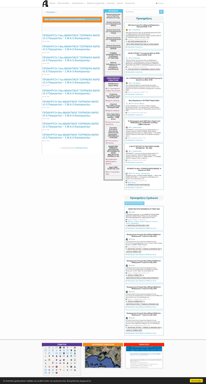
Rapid (129, 182)
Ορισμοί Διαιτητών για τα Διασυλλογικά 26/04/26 (113, 47)
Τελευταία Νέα (63, 3)
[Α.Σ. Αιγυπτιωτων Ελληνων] (56, 353)
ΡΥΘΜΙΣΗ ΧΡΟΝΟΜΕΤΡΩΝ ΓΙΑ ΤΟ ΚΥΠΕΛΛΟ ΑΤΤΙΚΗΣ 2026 (113, 55)
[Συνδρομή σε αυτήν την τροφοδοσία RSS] (100, 26)
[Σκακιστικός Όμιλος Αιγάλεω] (49, 373)
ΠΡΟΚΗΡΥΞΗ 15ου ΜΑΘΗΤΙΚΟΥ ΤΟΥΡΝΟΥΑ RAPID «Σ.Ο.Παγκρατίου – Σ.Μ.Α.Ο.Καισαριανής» (71, 37)
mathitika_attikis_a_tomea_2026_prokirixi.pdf (142, 278)
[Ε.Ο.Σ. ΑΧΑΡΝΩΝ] (49, 360)
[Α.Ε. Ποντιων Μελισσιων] (56, 347)
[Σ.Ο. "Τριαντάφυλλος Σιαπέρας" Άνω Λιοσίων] (74, 363)
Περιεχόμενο (50, 12)
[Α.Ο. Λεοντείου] (56, 351)
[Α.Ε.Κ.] (60, 347)
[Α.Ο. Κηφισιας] (53, 350)
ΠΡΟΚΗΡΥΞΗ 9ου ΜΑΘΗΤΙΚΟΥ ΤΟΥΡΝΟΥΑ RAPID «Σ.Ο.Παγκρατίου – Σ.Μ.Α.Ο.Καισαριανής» (70, 103)
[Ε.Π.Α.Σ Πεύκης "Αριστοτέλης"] (53, 360)
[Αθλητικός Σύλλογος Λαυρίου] (49, 356)
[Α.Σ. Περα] (71, 353)
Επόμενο (81, 148)
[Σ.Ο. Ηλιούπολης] (53, 367)
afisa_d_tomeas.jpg (135, 301)
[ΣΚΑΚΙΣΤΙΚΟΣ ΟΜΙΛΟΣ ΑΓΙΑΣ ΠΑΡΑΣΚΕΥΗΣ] (45, 373)
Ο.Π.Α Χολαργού (135, 58)
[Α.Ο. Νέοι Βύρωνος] (60, 350)
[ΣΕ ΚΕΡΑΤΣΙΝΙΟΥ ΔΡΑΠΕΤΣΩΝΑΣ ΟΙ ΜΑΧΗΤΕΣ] (67, 370)
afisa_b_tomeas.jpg (133, 252)
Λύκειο (128, 223)
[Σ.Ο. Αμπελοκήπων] (49, 367)
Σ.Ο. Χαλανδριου (135, 30)
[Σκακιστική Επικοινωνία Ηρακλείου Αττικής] (71, 370)
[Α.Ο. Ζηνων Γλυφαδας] (49, 350)
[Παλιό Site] (158, 362)
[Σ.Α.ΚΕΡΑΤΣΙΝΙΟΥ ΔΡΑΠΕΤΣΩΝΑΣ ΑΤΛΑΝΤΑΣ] (67, 363)
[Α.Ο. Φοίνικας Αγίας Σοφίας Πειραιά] (45, 353)
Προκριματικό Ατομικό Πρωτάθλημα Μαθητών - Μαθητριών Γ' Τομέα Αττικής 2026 (144, 314)
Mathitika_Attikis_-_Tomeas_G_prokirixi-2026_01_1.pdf (144, 327)
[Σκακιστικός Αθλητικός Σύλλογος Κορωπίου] (74, 370)
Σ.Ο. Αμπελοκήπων (136, 127)
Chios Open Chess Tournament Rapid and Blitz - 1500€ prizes (113, 116)
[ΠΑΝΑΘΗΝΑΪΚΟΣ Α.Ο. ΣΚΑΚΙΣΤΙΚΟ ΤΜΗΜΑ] (45, 363)
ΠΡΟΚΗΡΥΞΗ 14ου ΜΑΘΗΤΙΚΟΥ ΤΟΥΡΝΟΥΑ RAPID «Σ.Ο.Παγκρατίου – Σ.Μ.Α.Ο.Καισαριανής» (71, 48)
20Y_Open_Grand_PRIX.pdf (137, 41)
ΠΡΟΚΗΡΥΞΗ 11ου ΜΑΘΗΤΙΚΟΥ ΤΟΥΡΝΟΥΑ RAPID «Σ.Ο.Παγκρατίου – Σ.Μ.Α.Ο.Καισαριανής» (71, 81)
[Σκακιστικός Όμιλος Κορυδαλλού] (53, 373)
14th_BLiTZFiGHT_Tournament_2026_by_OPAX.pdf (144, 69)
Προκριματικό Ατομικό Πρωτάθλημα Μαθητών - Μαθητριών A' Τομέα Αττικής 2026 (144, 261)
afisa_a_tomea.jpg (135, 275)
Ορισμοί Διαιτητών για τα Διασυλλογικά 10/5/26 (113, 39)
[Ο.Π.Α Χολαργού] (67, 360)
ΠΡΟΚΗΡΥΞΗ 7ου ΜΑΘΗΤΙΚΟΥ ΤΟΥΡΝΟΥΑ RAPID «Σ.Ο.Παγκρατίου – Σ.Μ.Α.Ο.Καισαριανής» (70, 125)
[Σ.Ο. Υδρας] (56, 370)
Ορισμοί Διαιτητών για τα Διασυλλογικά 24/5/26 (113, 23)
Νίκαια (134, 182)
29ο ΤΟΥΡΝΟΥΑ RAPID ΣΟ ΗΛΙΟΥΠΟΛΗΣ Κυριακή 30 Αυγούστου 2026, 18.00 (144, 79)
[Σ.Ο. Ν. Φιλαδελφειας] (67, 367)
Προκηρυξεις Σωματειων (135, 47)
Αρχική (52, 3)
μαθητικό (130, 221)
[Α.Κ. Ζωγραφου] (64, 347)
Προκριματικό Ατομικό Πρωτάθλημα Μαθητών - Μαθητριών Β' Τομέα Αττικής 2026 (144, 235)
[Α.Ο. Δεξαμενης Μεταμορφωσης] (45, 350)
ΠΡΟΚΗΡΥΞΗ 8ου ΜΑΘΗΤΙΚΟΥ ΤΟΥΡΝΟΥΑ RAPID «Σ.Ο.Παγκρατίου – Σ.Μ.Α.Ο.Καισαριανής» (70, 114)
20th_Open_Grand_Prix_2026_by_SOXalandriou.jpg (142, 44)
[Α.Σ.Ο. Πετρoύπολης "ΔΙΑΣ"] (45, 356)
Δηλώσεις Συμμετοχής (96, 3)
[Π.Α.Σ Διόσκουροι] (71, 360)
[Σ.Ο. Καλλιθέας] (60, 367)
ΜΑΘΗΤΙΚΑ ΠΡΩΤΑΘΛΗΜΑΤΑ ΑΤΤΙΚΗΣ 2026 (144, 209)
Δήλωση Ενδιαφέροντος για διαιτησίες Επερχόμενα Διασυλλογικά (113, 66)
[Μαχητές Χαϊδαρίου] (64, 360)
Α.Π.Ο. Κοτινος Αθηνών (137, 103)
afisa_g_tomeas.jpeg (134, 330)
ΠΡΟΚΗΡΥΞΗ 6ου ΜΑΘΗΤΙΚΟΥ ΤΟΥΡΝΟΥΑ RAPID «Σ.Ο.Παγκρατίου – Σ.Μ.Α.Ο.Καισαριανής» (70, 136)
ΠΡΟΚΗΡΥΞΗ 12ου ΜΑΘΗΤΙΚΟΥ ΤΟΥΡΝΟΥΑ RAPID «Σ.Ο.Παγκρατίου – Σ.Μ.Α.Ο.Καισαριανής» (71, 70)
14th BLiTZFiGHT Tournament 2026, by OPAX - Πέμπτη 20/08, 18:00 (144, 54)
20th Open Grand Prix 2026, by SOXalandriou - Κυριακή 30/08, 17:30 (144, 26)
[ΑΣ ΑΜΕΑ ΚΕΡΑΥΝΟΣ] (56, 356)
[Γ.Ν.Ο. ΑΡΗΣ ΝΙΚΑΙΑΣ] (67, 356)
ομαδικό (142, 221)
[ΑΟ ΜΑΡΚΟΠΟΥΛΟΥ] (53, 356)
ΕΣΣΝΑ (132, 212)
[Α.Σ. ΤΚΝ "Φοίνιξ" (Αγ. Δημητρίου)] (74, 353)
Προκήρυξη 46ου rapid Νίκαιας (139, 185)
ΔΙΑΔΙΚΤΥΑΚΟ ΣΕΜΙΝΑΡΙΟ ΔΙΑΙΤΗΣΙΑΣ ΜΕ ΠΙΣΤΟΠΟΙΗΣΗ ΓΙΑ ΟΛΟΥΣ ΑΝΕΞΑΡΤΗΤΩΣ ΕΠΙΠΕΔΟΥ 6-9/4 (113, 151)
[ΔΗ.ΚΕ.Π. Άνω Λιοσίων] (71, 356)
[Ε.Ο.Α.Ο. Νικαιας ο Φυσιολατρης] (45, 360)
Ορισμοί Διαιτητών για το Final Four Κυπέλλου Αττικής (113, 16)
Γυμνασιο (155, 221)
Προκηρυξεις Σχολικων (135, 203)
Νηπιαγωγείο (135, 223)
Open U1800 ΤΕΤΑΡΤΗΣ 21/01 (113, 168)
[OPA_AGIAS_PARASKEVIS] (45, 348)
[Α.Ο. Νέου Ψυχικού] (64, 350)
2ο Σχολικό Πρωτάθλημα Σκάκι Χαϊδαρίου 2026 (113, 95)
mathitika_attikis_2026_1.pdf (138, 225)
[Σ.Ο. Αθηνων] (45, 366)
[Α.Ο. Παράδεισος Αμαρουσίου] (67, 350)
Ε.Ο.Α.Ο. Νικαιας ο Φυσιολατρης (140, 173)
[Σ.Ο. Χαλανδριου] (60, 369)
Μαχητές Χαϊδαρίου (113, 100)
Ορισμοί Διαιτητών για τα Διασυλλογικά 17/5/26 (113, 31)
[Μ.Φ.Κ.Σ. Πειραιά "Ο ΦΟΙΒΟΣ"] (60, 360)
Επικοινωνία (130, 3)
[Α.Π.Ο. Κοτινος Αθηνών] (53, 353)
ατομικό (136, 221)
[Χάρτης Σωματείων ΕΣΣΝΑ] (108, 359)
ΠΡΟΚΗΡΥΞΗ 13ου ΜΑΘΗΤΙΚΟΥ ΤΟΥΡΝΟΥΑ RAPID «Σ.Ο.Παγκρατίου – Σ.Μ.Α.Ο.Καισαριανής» (71, 59)
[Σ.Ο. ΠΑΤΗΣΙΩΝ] (74, 367)
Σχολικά (120, 3)
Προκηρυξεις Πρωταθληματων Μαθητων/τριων (141, 228)
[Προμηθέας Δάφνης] (60, 363)
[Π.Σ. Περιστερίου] (74, 359)
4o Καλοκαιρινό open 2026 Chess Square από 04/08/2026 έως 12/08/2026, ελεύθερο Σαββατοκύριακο (144, 122)
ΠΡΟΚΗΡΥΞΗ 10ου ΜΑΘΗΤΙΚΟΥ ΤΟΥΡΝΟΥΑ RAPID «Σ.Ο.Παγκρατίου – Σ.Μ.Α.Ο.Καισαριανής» (71, 92)
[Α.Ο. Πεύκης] (71, 350)
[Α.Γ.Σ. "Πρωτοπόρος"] (53, 348)
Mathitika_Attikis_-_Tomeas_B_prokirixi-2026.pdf (144, 249)
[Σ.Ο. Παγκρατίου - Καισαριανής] (71, 367)
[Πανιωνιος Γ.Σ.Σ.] (53, 363)
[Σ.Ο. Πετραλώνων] (49, 370)
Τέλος (86, 148)
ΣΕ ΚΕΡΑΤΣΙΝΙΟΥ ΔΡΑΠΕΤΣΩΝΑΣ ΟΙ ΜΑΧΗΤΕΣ (111, 162)
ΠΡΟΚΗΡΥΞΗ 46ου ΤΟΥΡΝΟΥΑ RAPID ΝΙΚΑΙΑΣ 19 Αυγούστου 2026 (144, 169)
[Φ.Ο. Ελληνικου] (56, 373)
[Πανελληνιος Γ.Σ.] (49, 363)
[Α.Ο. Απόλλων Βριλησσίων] (74, 347)
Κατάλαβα (196, 380)
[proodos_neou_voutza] (49, 347)
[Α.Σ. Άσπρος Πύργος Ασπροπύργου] (60, 353)
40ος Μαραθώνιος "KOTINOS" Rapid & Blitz (144, 100)
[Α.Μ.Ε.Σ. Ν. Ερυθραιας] (67, 347)
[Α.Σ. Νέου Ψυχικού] (64, 353)
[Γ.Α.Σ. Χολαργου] (64, 356)
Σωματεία (110, 3)
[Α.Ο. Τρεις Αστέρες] (74, 350)
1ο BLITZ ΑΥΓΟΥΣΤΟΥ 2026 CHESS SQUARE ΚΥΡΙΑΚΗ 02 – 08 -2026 (144, 147)
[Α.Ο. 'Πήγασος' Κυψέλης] (71, 347)
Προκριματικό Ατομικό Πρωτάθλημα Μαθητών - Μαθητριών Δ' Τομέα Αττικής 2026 (144, 287)
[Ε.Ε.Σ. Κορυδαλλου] (74, 356)
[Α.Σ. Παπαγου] (67, 353)
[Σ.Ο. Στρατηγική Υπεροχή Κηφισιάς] (53, 370)
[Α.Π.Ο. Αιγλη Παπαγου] (49, 353)
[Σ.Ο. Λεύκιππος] (64, 367)
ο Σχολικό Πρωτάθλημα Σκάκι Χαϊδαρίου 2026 (113, 105)
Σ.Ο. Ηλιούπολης (135, 83)
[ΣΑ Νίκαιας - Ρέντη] (64, 370)
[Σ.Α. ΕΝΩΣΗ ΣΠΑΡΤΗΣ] (64, 363)
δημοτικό (148, 221)
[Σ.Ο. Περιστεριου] (45, 370)
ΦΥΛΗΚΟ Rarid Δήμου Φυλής (113, 84)
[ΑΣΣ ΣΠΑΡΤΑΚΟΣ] (60, 356)
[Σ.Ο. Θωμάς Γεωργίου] (56, 367)
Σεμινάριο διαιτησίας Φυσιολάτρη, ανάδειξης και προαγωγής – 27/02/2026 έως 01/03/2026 (113, 132)
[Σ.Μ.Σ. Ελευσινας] (71, 363)
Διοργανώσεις (78, 3)
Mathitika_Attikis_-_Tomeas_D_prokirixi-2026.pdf (142, 304)
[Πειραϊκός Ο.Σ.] (56, 363)
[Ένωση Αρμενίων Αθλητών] (56, 360)
